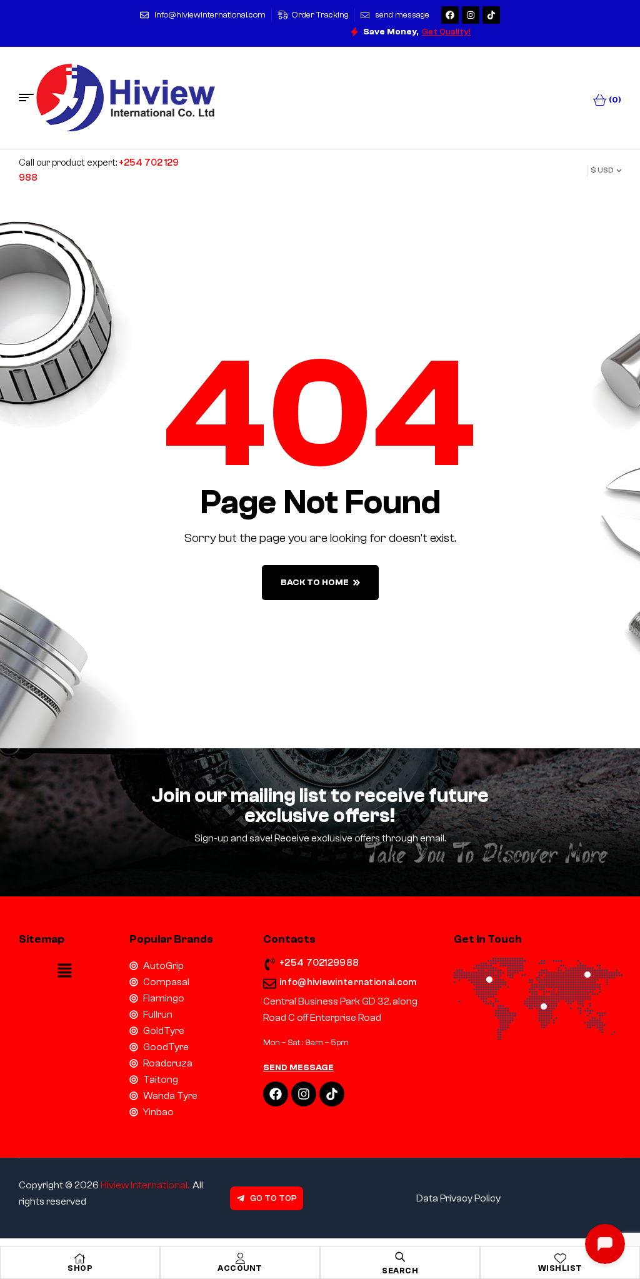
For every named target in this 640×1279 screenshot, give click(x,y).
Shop (80, 1268)
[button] (64, 971)
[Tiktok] (491, 15)
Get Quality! (446, 32)
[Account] (240, 1258)
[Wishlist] (560, 1258)
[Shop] (80, 1258)
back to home (315, 583)
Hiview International (144, 1185)
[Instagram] (470, 15)
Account (240, 1268)
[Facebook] (450, 15)
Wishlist (560, 1268)
